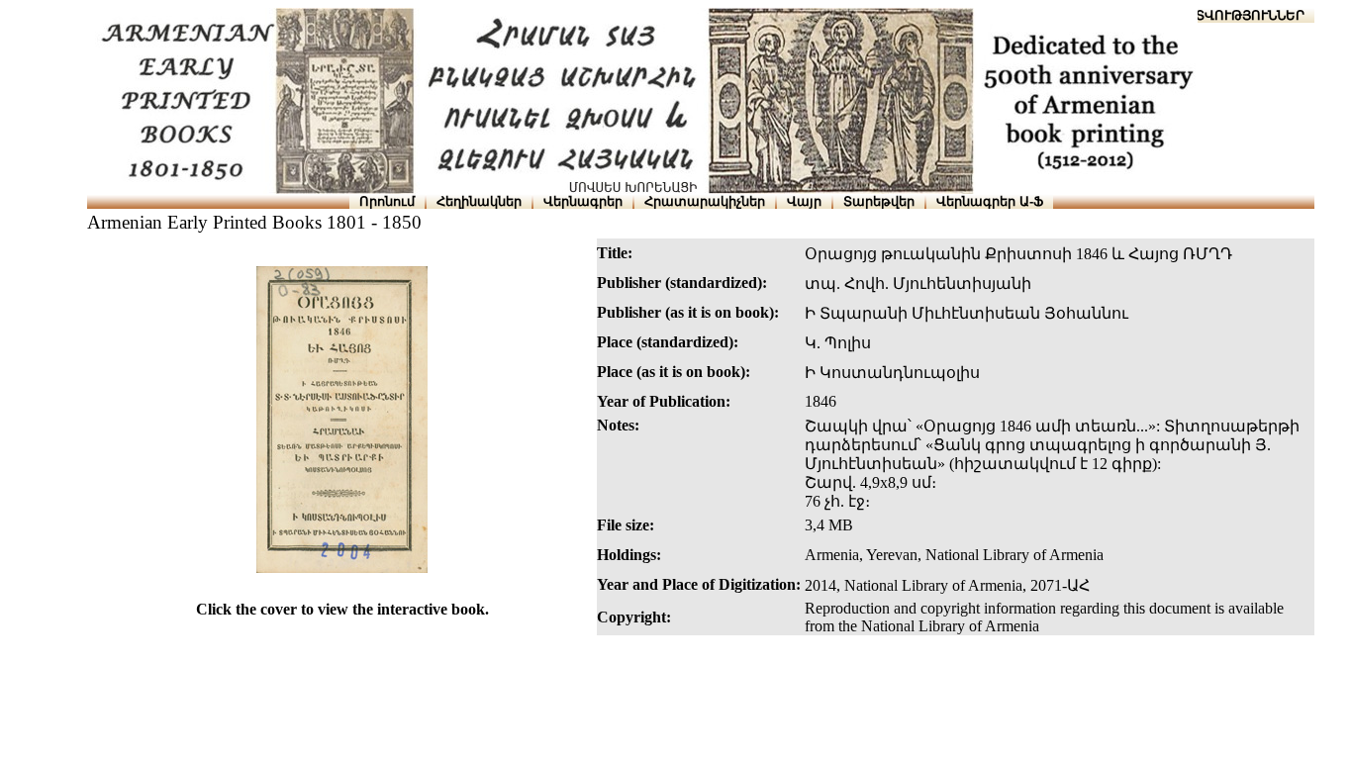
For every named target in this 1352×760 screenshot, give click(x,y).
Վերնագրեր (583, 201)
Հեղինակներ (479, 201)
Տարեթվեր (879, 201)
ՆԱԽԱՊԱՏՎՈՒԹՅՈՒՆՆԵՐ (1219, 15)
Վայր (804, 201)
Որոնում (387, 201)
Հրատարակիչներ (704, 201)
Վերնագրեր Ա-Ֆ (989, 201)
